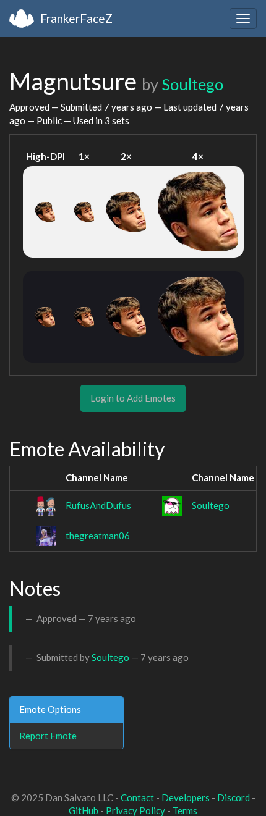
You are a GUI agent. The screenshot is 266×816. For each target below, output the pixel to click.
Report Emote (48, 735)
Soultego (192, 84)
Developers (185, 797)
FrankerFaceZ (76, 18)
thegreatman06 (98, 535)
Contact (137, 797)
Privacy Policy (135, 810)
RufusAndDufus (98, 505)
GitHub (83, 810)
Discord (233, 797)
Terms (185, 810)
